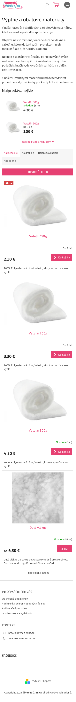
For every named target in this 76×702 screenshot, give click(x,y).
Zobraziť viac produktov (36, 141)
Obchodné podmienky (15, 599)
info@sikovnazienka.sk (21, 633)
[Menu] (67, 5)
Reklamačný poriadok (14, 608)
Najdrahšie (28, 153)
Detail (64, 548)
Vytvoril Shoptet (41, 681)
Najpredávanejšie (48, 153)
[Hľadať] (47, 5)
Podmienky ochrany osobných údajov (23, 604)
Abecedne (10, 161)
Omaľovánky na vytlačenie (17, 614)
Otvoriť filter (38, 172)
